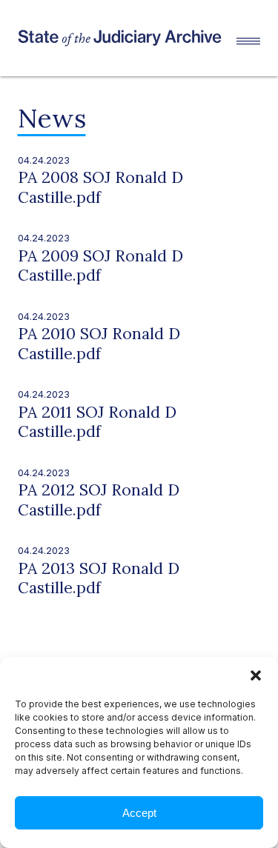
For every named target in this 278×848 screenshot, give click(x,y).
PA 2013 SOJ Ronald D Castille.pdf (98, 578)
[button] (255, 675)
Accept (139, 813)
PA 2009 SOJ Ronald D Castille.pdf (100, 265)
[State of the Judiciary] (127, 38)
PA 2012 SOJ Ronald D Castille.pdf (98, 499)
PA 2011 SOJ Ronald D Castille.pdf (97, 421)
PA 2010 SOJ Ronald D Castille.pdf (99, 343)
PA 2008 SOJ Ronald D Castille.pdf (100, 187)
